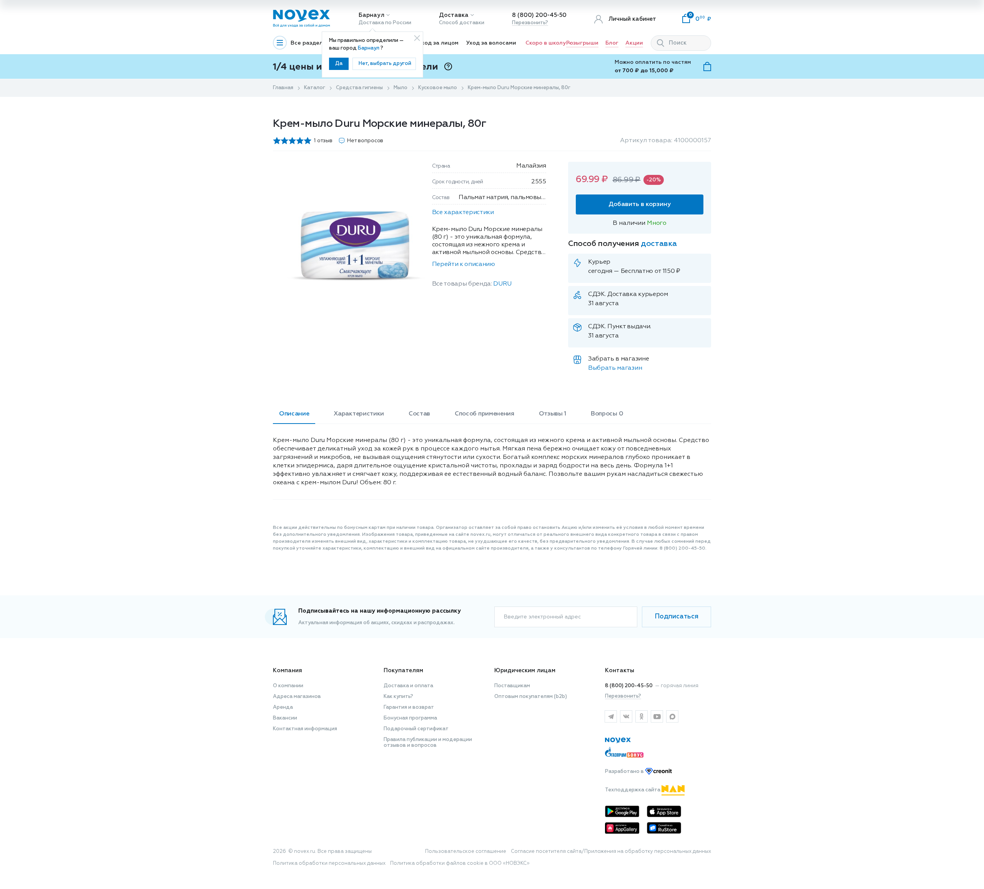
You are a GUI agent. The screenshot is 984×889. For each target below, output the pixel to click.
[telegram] (611, 716)
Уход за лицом (438, 43)
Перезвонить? (530, 22)
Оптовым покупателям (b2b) (530, 696)
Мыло (400, 87)
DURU (502, 284)
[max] (672, 716)
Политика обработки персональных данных (329, 863)
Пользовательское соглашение (465, 851)
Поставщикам (512, 685)
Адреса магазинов (297, 696)
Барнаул (371, 15)
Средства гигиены (359, 87)
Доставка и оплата (408, 685)
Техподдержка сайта (633, 790)
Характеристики (359, 414)
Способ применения (484, 414)
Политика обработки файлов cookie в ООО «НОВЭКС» (460, 863)
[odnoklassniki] (641, 716)
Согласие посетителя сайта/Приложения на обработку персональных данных (611, 851)
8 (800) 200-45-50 (539, 15)
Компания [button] (287, 670)
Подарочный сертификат (416, 728)
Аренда (283, 707)
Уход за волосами (491, 43)
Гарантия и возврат (409, 707)
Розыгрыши (582, 43)
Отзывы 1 (552, 414)
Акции (634, 43)
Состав (419, 414)
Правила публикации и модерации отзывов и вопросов (428, 742)
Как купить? (398, 696)
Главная (283, 87)
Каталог (314, 87)
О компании (288, 685)
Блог (611, 43)
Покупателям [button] (403, 670)
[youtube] (657, 716)
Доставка (454, 15)
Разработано (625, 771)
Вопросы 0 (607, 414)
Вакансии (285, 718)
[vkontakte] (626, 716)
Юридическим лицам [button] (524, 670)
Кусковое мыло (437, 87)
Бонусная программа (410, 718)
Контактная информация (305, 728)
